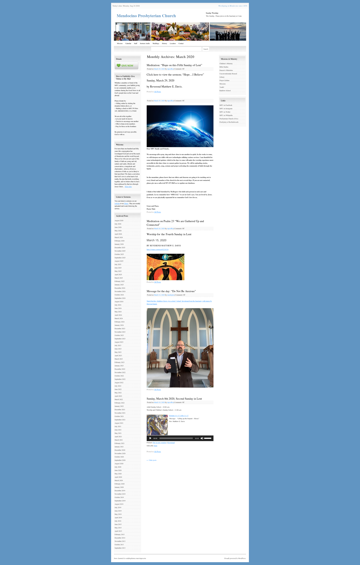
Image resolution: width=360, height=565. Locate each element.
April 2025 (118, 274)
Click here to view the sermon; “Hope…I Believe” (175, 74)
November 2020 (120, 453)
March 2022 (119, 399)
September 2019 (120, 500)
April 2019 (118, 517)
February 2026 (119, 241)
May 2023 (118, 352)
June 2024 (118, 308)
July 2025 (118, 264)
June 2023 (118, 349)
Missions (223, 84)
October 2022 (119, 376)
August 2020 (119, 463)
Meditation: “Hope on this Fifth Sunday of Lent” (174, 65)
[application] (180, 438)
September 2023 (120, 338)
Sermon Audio (145, 43)
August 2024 (119, 301)
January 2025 (119, 284)
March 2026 (119, 237)
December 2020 (120, 450)
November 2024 (120, 291)
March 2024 (119, 318)
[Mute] (202, 438)
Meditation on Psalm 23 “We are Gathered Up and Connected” (175, 223)
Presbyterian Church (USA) (229, 118)
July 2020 (118, 467)
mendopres (171, 295)
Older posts (152, 460)
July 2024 (118, 305)
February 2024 (119, 322)
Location (173, 43)
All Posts (157, 91)
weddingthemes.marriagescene (135, 558)
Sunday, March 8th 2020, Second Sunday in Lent (174, 398)
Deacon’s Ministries (226, 70)
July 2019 (118, 507)
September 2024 (120, 298)
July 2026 (118, 224)
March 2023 (119, 359)
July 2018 (118, 521)
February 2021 (119, 443)
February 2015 (119, 534)
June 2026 (118, 227)
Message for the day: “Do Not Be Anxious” (171, 291)
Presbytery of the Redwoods (229, 122)
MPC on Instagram (226, 108)
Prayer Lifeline (224, 80)
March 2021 (119, 440)
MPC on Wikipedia (226, 115)
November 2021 (120, 413)
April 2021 (118, 436)
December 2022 (120, 369)
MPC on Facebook (226, 105)
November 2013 (120, 541)
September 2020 (120, 460)
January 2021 (119, 446)
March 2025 (119, 278)
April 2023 (118, 355)
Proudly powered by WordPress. (235, 558)
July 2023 (118, 345)
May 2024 (118, 311)
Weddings (156, 43)
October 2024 (119, 295)
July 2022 (118, 386)
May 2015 (118, 527)
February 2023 (119, 362)
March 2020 (119, 480)
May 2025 (118, 271)
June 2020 (118, 470)
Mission (119, 43)
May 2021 (118, 433)
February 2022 (119, 403)
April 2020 (118, 477)
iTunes (126, 203)
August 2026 (119, 220)
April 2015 (118, 531)
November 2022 (120, 372)
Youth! (222, 87)
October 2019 (119, 497)
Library (222, 77)
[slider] (208, 438)
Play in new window (159, 442)
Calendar (128, 43)
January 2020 (119, 487)
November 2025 (120, 251)
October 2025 (119, 254)
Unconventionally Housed (228, 73)
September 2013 (120, 548)
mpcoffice (170, 69)
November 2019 (120, 494)
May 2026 (118, 230)
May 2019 (118, 514)
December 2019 (120, 490)
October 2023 (119, 335)
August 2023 (119, 342)
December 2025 (120, 247)
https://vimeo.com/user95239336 (157, 249)
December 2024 (120, 288)
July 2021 (118, 426)
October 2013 (119, 544)
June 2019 (118, 511)
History (164, 43)
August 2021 (119, 423)
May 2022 (118, 392)
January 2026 (119, 244)
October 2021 (119, 416)
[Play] (150, 438)
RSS (155, 445)
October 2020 (119, 457)
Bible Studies (224, 67)
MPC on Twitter (225, 112)
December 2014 (120, 538)
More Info (128, 186)
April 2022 (118, 396)
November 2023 (120, 332)
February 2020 (119, 484)
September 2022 (120, 379)
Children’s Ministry (226, 63)
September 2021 (120, 419)
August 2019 (119, 504)
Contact (181, 43)
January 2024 (119, 325)
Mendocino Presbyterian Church (146, 15)
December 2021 (120, 409)
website (117, 203)
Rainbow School (225, 90)
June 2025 (118, 268)
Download (171, 442)
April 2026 (118, 234)
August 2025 (119, 261)
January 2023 (119, 365)
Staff (135, 43)
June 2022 (118, 389)
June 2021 (118, 430)
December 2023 (120, 328)
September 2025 (120, 257)
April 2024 (118, 315)
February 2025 (119, 281)
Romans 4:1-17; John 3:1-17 (178, 415)
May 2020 (118, 473)
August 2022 (119, 382)
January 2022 (119, 406)
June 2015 (118, 524)
